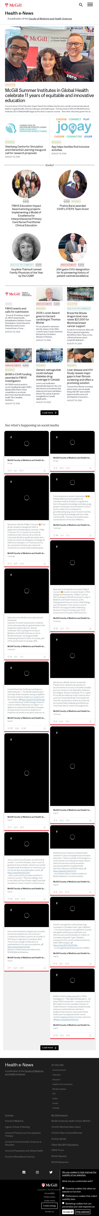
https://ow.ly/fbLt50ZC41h (18, 873)
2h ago (9, 463)
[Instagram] (37, 1172)
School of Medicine (14, 1121)
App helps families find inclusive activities (70, 148)
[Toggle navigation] (90, 4)
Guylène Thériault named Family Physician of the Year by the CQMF (26, 272)
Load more (47, 412)
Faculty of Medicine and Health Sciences (50, 18)
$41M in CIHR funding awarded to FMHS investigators (18, 377)
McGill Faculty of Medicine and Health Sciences (26, 460)
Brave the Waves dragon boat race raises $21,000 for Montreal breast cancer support (78, 319)
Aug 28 (10, 721)
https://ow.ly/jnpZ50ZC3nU (67, 1019)
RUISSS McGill (58, 1139)
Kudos (26, 201)
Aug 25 (10, 892)
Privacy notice (49, 1197)
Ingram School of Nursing (17, 1127)
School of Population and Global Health (24, 1150)
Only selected (82, 1212)
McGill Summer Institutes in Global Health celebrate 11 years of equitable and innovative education (49, 95)
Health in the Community (22, 265)
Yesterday (57, 528)
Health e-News (19, 13)
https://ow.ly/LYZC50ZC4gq (33, 699)
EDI (53, 1094)
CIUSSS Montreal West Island (66, 1127)
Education (10, 85)
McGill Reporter (59, 1156)
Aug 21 (55, 1028)
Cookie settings (49, 1206)
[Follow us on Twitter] (50, 1172)
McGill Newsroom (59, 1162)
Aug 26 (55, 885)
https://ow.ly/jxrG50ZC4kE (18, 947)
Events (8, 304)
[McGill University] (14, 5)
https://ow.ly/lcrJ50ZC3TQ (64, 871)
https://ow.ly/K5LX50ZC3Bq (65, 945)
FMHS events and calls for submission (17, 310)
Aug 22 (10, 961)
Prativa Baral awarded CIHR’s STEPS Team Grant (73, 207)
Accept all (68, 1212)
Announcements (68, 265)
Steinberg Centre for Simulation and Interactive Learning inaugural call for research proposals (25, 150)
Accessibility (49, 1193)
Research (10, 142)
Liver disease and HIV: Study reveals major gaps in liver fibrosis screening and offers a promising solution (80, 376)
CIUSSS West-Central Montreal (66, 1133)
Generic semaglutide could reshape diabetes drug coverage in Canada (48, 374)
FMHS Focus (57, 1150)
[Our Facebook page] (24, 1172)
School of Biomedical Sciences (20, 1156)
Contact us (49, 1212)
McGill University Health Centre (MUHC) (70, 1121)
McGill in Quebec (59, 1089)
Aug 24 (55, 956)
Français (55, 1108)
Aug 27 (55, 813)
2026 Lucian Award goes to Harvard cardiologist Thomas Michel (48, 317)
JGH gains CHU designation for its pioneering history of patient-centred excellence (73, 272)
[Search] (81, 5)
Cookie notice (49, 1201)
